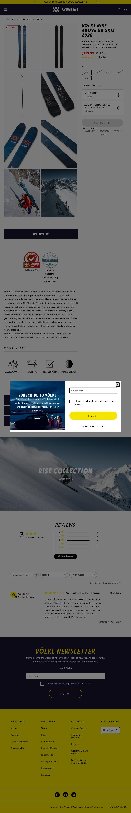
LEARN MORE (38, 418)
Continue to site (93, 426)
